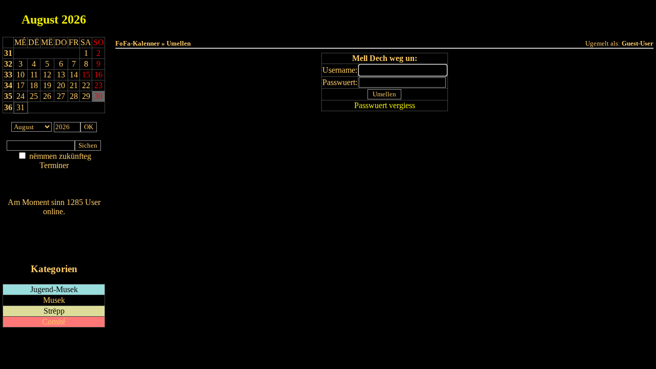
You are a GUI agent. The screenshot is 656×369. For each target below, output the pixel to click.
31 (8, 53)
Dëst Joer (442, 16)
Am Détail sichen (54, 175)
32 (8, 63)
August (40, 19)
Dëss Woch (327, 16)
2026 (73, 19)
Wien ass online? (53, 221)
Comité (54, 321)
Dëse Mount (384, 16)
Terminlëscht (499, 16)
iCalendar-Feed (54, 249)
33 (8, 74)
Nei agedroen (53, 185)
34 (8, 85)
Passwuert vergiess (384, 105)
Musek (54, 300)
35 (8, 96)
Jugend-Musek (54, 289)
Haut (269, 16)
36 (8, 107)
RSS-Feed (54, 239)
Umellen (385, 26)
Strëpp (54, 310)
